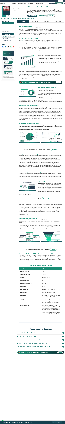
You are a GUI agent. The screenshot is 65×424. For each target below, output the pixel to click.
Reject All (59, 422)
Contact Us (58, 82)
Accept (54, 422)
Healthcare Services (14, 18)
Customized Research (31, 3)
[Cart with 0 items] (64, 3)
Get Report (55, 149)
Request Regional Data (48, 198)
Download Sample (8, 34)
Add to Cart (51, 15)
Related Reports (58, 21)
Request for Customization (47, 318)
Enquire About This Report (7, 36)
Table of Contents (35, 21)
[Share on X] (8, 47)
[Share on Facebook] (3, 47)
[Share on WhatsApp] (11, 47)
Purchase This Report (32, 15)
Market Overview (5, 22)
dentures (22, 40)
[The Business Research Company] (3, 3)
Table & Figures (46, 21)
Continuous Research (39, 3)
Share (34, 66)
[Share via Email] (13, 47)
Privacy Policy (29, 422)
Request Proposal (59, 3)
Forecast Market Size (5, 29)
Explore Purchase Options (46, 321)
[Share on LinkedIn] (5, 47)
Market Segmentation (5, 31)
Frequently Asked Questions (7, 40)
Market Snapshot (5, 38)
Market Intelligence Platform (22, 3)
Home (2, 18)
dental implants (39, 116)
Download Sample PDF (42, 15)
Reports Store (14, 3)
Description (23, 21)
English (51, 3)
